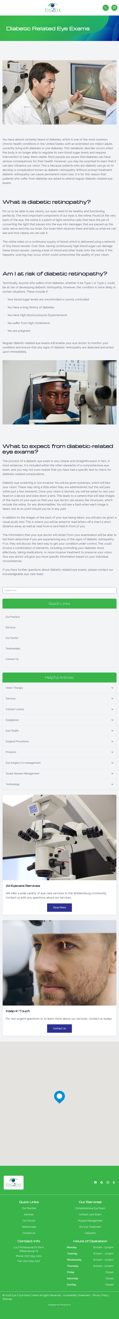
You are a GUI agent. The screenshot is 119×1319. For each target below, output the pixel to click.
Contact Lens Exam (90, 1214)
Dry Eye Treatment (90, 1226)
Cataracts (90, 1233)
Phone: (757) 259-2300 (29, 1256)
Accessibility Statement (76, 1295)
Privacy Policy (100, 1295)
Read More (59, 907)
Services (10, 627)
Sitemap (7, 1299)
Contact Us (12, 659)
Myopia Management (90, 1220)
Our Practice (13, 616)
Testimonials (13, 648)
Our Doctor (12, 638)
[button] (2, 8)
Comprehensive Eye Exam (90, 1208)
